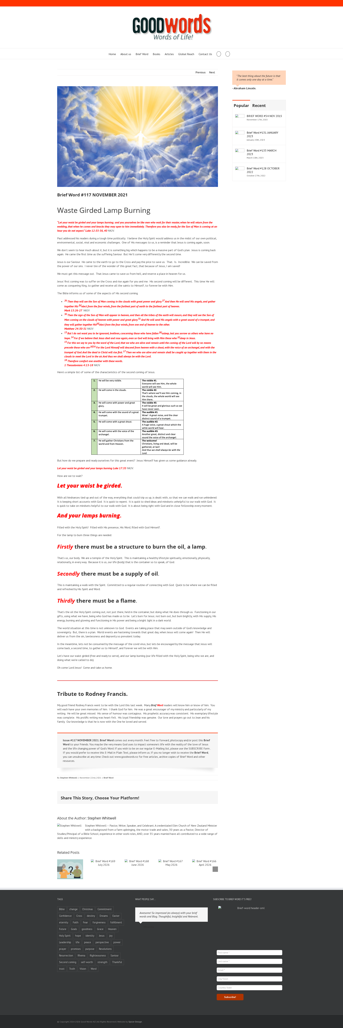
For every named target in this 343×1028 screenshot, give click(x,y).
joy (111, 935)
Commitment (105, 909)
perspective (102, 942)
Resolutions (105, 949)
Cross (79, 915)
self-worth (87, 962)
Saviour (115, 955)
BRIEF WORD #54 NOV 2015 (264, 116)
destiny (91, 915)
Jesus (102, 935)
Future (62, 929)
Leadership (65, 942)
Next (212, 72)
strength (102, 962)
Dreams (104, 915)
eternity (63, 922)
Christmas (87, 909)
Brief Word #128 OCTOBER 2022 (263, 170)
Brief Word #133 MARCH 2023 (261, 152)
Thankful (117, 962)
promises (76, 949)
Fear (85, 922)
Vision (83, 968)
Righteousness (98, 955)
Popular (241, 105)
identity (90, 935)
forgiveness (99, 922)
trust (61, 968)
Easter (116, 915)
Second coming (67, 962)
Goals (74, 929)
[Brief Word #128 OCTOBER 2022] (239, 168)
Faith (75, 922)
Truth (72, 968)
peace (87, 942)
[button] (227, 53)
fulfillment (116, 922)
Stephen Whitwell (68, 777)
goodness (87, 929)
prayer (62, 949)
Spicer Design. (135, 1021)
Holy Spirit (65, 935)
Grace (100, 929)
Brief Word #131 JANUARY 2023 (262, 134)
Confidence (65, 915)
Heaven (112, 929)
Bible (62, 909)
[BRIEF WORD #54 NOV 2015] (239, 116)
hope (78, 935)
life (77, 942)
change (73, 909)
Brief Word (108, 777)
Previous (200, 72)
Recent (259, 105)
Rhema (81, 955)
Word (93, 968)
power (117, 942)
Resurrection (66, 955)
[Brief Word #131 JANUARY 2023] (239, 133)
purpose (89, 949)
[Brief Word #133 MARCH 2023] (239, 150)
